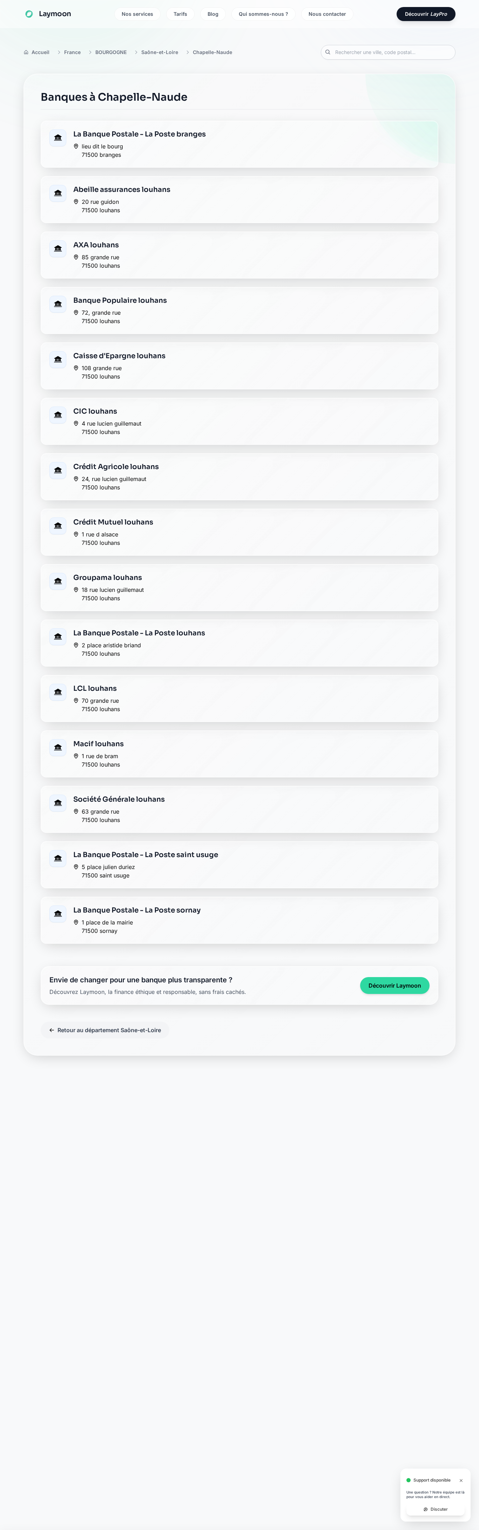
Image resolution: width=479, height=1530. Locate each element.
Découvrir (426, 14)
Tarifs (180, 14)
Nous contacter (327, 14)
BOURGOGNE (111, 52)
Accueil (40, 52)
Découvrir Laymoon (395, 985)
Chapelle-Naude (212, 52)
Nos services (137, 14)
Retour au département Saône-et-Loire (109, 1030)
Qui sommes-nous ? (263, 14)
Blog (213, 14)
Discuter (439, 1504)
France (72, 52)
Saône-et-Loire (159, 52)
